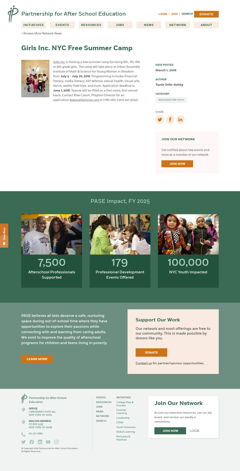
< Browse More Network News (41, 33)
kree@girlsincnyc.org (84, 100)
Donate (206, 14)
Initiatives (33, 25)
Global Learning (125, 432)
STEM (119, 422)
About (206, 25)
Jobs (120, 25)
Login (162, 14)
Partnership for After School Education (73, 14)
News (149, 25)
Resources (91, 25)
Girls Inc (59, 62)
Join (174, 14)
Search (187, 14)
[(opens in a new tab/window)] (23, 442)
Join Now (177, 164)
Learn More (37, 359)
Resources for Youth (171, 100)
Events (62, 25)
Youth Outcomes (126, 427)
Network (177, 25)
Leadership (123, 418)
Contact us (144, 363)
